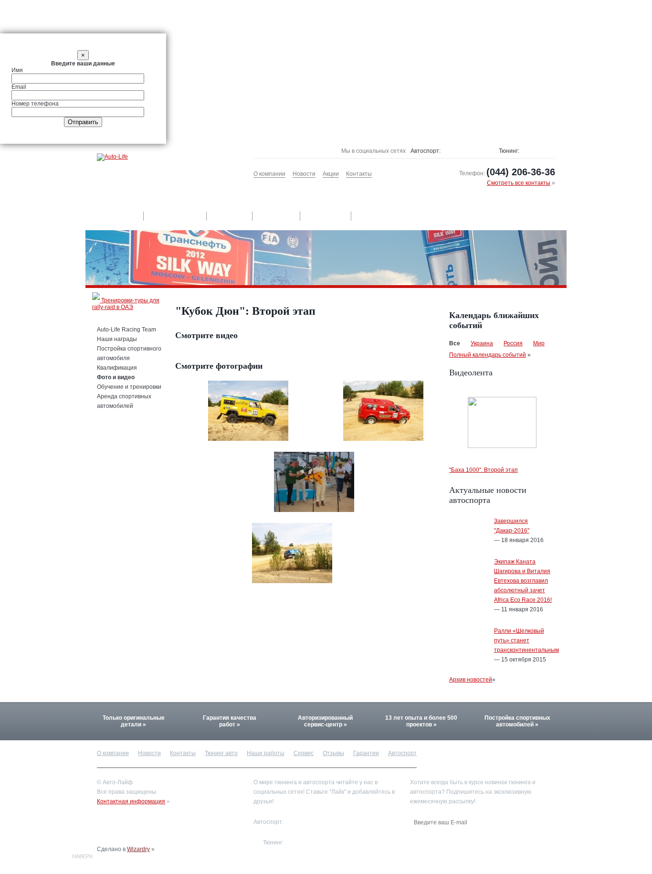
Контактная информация (131, 801)
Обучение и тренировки (129, 387)
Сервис (230, 216)
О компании (269, 174)
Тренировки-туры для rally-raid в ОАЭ (125, 303)
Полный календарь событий (487, 355)
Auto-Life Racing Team (126, 329)
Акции (331, 174)
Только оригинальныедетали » (134, 721)
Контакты (359, 174)
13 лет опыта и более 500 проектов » (421, 721)
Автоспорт (379, 216)
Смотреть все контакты (518, 183)
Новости (304, 174)
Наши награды (117, 339)
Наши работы (176, 216)
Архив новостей (470, 679)
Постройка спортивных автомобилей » (517, 721)
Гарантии (326, 216)
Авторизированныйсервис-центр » (325, 721)
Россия (513, 343)
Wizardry (138, 849)
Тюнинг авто (114, 216)
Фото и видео (116, 377)
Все (454, 343)
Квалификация (117, 367)
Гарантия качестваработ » (229, 721)
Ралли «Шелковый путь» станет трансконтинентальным (526, 640)
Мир (539, 343)
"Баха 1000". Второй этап (483, 470)
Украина (482, 343)
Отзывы (276, 216)
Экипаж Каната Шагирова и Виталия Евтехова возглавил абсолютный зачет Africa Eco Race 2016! (523, 580)
